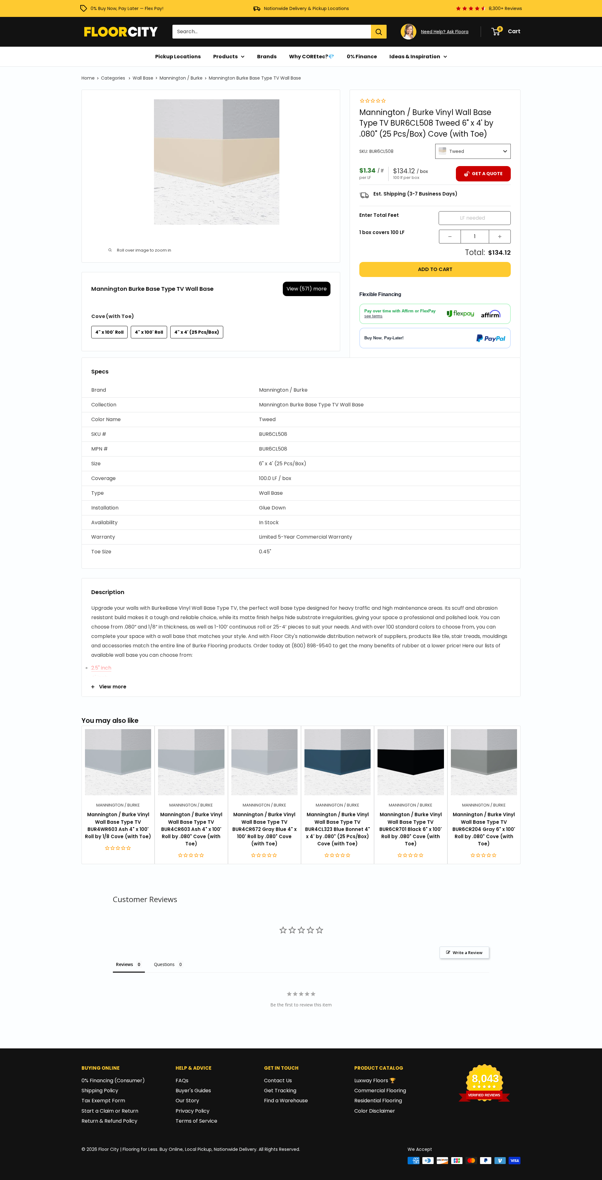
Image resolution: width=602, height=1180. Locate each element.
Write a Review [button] (468, 952)
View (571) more (307, 288)
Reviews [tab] (124, 964)
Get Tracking (280, 1090)
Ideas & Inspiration (414, 56)
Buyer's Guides (193, 1090)
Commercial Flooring (380, 1090)
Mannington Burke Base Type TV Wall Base (255, 78)
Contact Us (278, 1080)
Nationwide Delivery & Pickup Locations (306, 8)
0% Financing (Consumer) (113, 1080)
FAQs (182, 1080)
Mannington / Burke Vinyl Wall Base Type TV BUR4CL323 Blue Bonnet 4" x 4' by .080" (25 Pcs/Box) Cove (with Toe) (337, 829)
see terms (373, 316)
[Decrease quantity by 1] (450, 236)
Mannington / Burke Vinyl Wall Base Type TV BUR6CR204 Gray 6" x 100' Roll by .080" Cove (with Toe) (483, 829)
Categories (113, 78)
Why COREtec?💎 (311, 56)
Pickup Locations (178, 56)
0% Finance (362, 56)
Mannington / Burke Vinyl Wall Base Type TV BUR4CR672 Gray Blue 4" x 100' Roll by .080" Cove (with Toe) (264, 829)
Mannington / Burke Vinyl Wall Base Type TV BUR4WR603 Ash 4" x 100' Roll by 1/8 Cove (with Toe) (118, 825)
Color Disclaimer (374, 1111)
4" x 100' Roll (109, 332)
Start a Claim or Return (110, 1111)
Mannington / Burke (181, 78)
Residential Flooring (378, 1100)
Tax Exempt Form (103, 1100)
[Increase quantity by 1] (499, 236)
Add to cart (435, 269)
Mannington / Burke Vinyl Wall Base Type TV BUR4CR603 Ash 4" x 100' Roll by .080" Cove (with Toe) (191, 829)
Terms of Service (196, 1121)
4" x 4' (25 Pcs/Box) (196, 332)
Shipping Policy (100, 1090)
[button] (301, 390)
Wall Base (143, 78)
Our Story (187, 1100)
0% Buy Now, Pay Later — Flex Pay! (127, 8)
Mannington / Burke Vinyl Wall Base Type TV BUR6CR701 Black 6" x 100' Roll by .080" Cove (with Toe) (410, 829)
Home (88, 78)
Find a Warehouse (286, 1100)
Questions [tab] (164, 964)
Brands (267, 56)
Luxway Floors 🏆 (375, 1080)
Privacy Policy (192, 1111)
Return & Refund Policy (109, 1121)
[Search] (379, 32)
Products (225, 56)
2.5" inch (101, 667)
